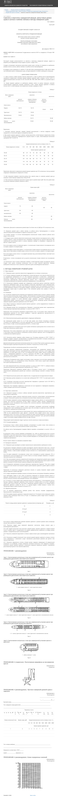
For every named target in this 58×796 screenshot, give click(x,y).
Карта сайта (33, 795)
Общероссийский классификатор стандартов (16, 5)
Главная (6, 9)
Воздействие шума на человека (13, 12)
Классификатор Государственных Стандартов (41, 5)
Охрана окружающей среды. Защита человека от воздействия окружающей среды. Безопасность (27, 11)
